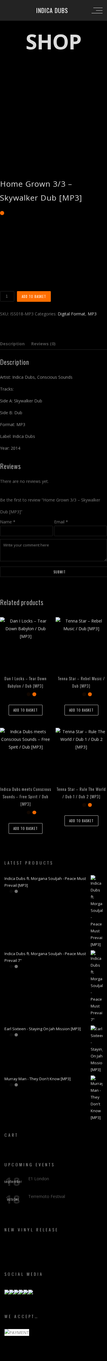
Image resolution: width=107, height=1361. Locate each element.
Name (7, 522)
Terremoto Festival (46, 1196)
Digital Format (71, 314)
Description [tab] (12, 343)
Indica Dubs (52, 10)
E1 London (38, 1178)
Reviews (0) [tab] (43, 343)
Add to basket (34, 296)
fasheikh (80, 1356)
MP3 (92, 314)
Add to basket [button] (25, 710)
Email (61, 522)
